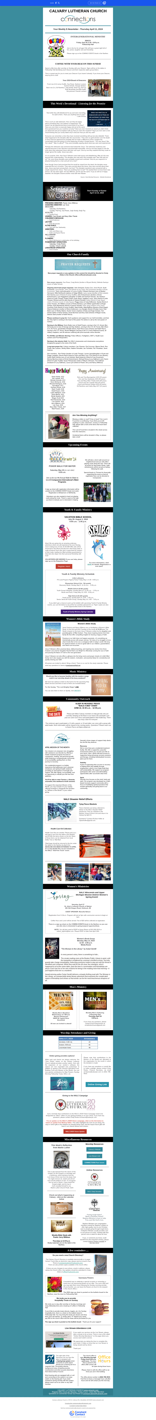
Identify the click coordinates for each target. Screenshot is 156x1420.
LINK (77, 687)
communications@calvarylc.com (71, 1263)
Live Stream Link (94, 1156)
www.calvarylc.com (91, 1390)
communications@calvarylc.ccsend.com (76, 1408)
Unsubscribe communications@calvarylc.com (78, 1403)
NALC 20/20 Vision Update (75, 1131)
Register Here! (64, 566)
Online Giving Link (97, 1084)
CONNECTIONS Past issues (94, 1162)
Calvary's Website (94, 1149)
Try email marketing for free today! (78, 1416)
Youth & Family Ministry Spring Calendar (78, 612)
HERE (89, 564)
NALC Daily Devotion (94, 1191)
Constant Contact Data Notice (78, 1406)
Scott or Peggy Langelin (96, 1241)
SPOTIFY (77, 690)
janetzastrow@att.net (73, 665)
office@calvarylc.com (71, 1272)
